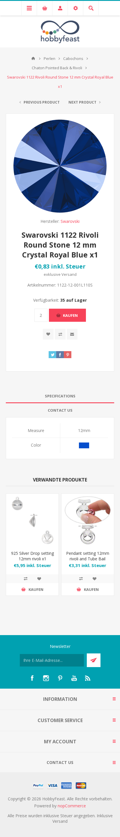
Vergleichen (60, 334)
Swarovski (70, 221)
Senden (93, 660)
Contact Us (60, 410)
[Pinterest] (60, 678)
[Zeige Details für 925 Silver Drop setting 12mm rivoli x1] (32, 520)
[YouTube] (74, 678)
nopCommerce (72, 805)
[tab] (60, 396)
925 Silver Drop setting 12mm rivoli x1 (32, 555)
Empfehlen (72, 334)
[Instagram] (46, 678)
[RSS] (88, 678)
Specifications (60, 396)
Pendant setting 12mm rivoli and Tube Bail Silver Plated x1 (87, 558)
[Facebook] (32, 678)
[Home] (33, 58)
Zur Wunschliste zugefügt (48, 334)
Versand (69, 274)
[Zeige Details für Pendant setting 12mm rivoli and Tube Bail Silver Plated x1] (87, 520)
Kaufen (70, 315)
